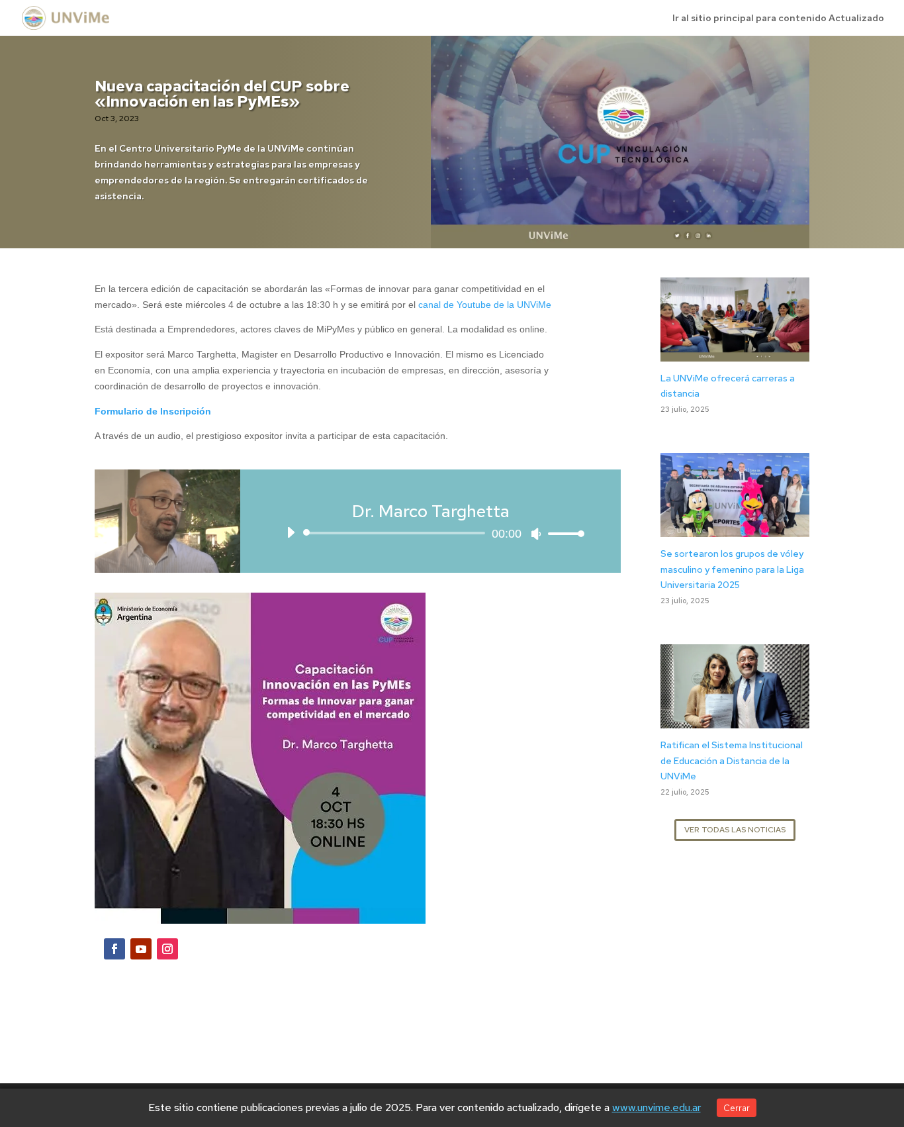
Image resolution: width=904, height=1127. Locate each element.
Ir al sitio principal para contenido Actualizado (778, 18)
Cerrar (736, 1108)
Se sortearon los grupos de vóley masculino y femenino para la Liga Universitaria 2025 (732, 569)
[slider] (562, 533)
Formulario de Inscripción (153, 411)
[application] (430, 533)
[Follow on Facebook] (114, 948)
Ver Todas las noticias (735, 829)
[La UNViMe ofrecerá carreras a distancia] (734, 353)
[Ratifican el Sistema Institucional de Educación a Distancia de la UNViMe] (734, 720)
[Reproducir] (290, 532)
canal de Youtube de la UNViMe (484, 304)
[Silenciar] (536, 534)
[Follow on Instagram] (167, 948)
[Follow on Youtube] (141, 948)
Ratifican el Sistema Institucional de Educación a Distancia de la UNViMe (731, 761)
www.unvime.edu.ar (656, 1107)
